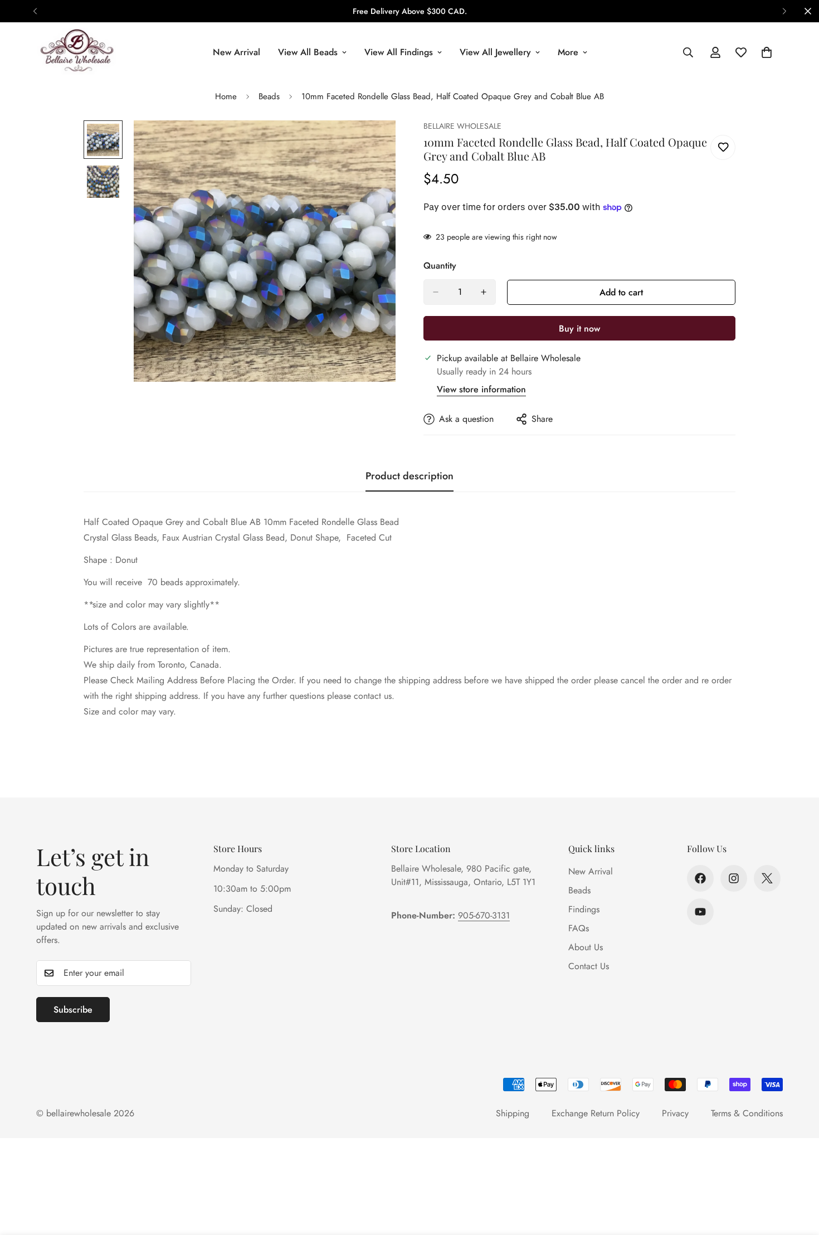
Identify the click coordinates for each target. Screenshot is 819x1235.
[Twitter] (767, 878)
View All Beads (308, 52)
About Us (585, 947)
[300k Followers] (700, 878)
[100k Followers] (733, 878)
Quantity (439, 265)
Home (226, 96)
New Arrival (236, 52)
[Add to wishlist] (722, 147)
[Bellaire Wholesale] (76, 52)
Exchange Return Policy (596, 1113)
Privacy (675, 1113)
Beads (269, 96)
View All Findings (398, 52)
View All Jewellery (495, 52)
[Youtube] (700, 911)
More (568, 52)
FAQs (578, 928)
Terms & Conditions (747, 1113)
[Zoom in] (371, 144)
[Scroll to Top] (797, 1174)
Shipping (512, 1113)
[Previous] (34, 11)
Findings (583, 909)
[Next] (784, 11)
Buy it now (579, 328)
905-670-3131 (484, 915)
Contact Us (588, 966)
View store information (481, 389)
